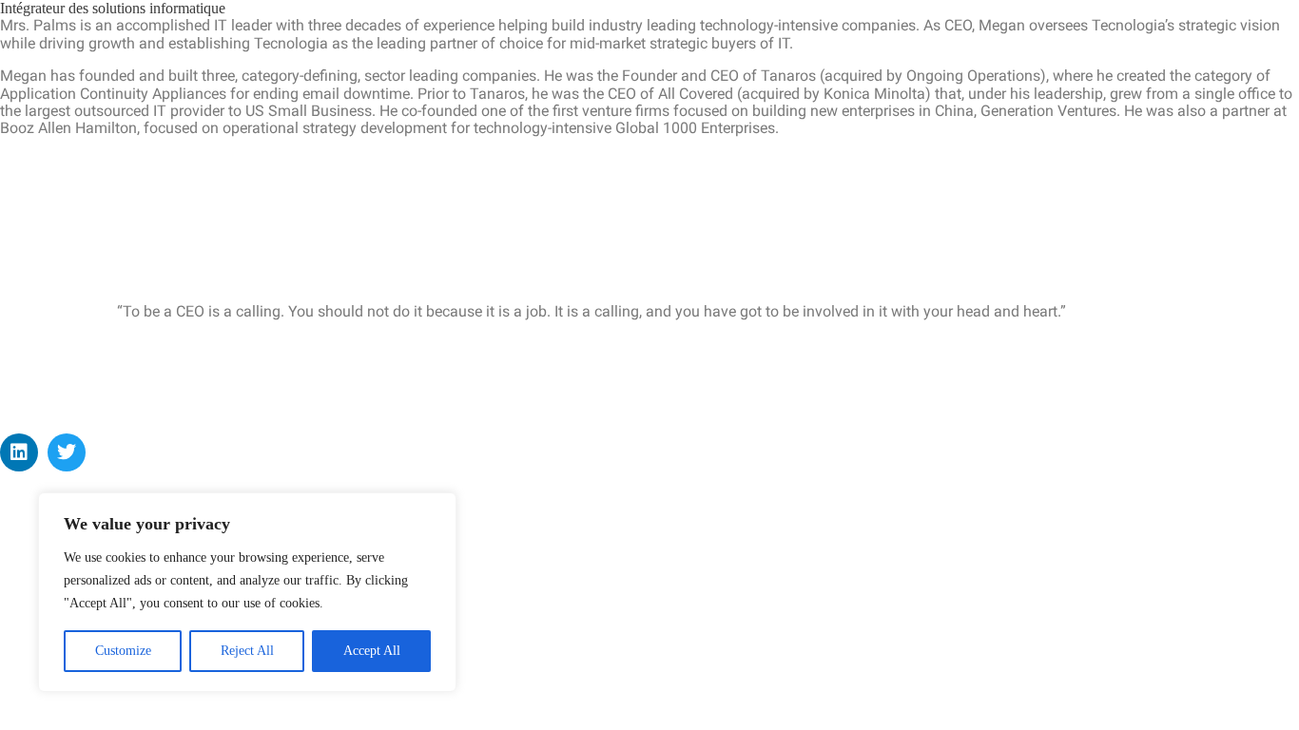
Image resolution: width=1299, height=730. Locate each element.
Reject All (247, 651)
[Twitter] (67, 452)
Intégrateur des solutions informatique (112, 8)
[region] (247, 592)
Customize (123, 651)
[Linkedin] (19, 452)
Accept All (371, 651)
